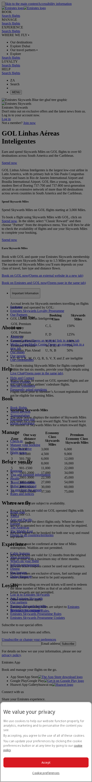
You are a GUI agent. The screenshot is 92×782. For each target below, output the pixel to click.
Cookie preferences (45, 773)
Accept (46, 762)
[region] (46, 742)
